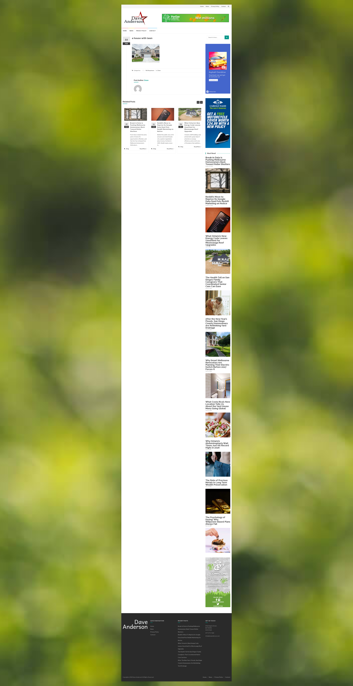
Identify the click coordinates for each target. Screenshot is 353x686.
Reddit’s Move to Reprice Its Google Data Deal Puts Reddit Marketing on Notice (165, 127)
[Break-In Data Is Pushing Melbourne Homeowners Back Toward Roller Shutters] (217, 192)
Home (202, 6)
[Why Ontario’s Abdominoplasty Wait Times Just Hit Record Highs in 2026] (217, 475)
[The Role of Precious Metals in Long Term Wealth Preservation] (217, 512)
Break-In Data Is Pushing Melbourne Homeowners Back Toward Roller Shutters (137, 127)
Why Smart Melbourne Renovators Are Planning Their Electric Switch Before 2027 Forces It (217, 365)
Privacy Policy (215, 6)
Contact (223, 6)
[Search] (227, 37)
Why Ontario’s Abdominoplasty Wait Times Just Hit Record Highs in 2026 (217, 444)
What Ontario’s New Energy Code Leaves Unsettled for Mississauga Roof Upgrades (192, 127)
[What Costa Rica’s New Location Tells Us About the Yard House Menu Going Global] (217, 436)
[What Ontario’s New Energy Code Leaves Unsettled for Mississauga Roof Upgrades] (217, 273)
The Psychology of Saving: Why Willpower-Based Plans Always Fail (217, 520)
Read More (143, 148)
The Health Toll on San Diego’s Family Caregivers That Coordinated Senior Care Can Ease (217, 282)
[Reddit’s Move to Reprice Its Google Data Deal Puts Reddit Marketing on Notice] (217, 231)
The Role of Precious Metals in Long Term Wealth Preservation (216, 482)
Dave (159, 70)
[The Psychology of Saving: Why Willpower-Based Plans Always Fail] (217, 552)
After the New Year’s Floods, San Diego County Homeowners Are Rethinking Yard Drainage (216, 323)
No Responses (150, 70)
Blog (127, 148)
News (207, 6)
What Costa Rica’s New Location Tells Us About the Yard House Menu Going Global (217, 405)
